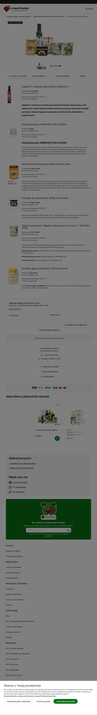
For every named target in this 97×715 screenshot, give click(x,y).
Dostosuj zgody (43, 701)
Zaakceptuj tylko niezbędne (19, 701)
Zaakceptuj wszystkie (65, 701)
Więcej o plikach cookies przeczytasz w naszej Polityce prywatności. (30, 696)
